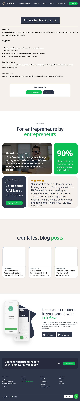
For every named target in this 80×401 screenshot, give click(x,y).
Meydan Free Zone (45, 387)
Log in (59, 363)
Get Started (68, 363)
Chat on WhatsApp (33, 92)
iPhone (63, 322)
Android (69, 322)
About (51, 4)
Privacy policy (43, 381)
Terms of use (43, 379)
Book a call (48, 92)
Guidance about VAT (7, 381)
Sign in (72, 3)
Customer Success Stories (9, 383)
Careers (27, 381)
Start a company (25, 4)
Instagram (61, 383)
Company (23, 379)
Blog (44, 4)
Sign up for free (14, 203)
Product (36, 4)
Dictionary (59, 4)
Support (4, 386)
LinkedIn (61, 379)
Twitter (60, 381)
